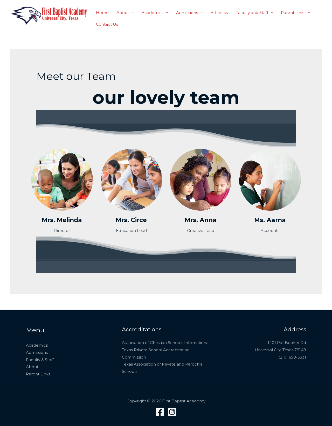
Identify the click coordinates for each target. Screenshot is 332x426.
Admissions (187, 12)
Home (102, 12)
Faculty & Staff (40, 359)
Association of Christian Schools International (166, 342)
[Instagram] (172, 411)
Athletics (219, 12)
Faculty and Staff (252, 12)
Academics (152, 12)
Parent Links (293, 12)
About (122, 12)
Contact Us (107, 24)
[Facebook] (159, 411)
